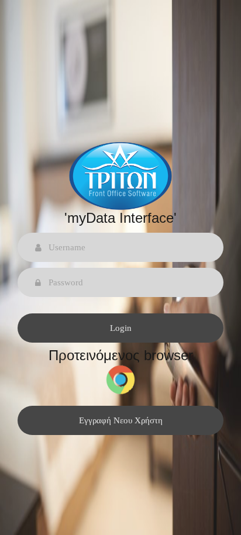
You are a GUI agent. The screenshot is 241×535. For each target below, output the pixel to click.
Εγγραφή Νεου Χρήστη (121, 420)
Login (121, 328)
